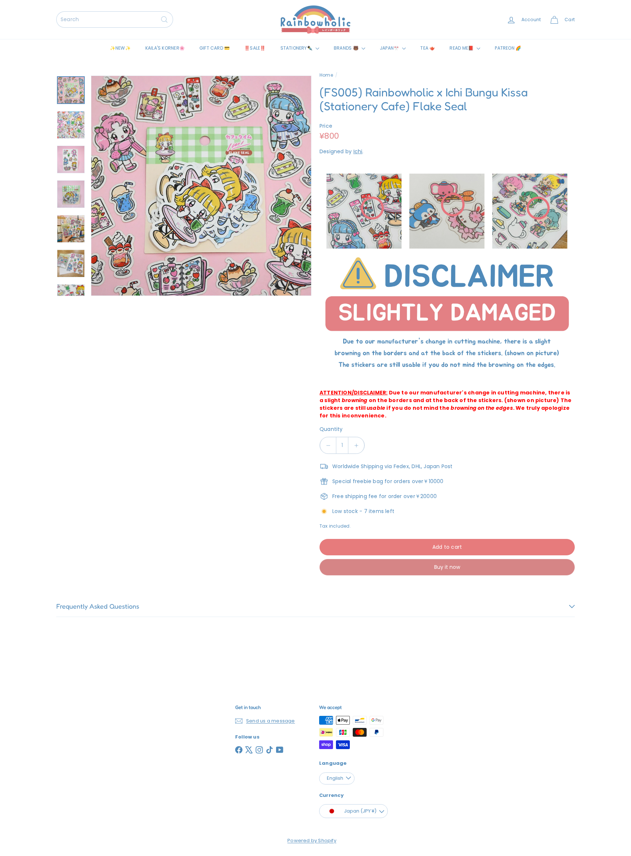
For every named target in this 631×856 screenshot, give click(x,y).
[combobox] (114, 19)
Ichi (358, 151)
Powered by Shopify (311, 840)
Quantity (331, 429)
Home (326, 75)
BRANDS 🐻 (347, 48)
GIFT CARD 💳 (214, 48)
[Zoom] (201, 186)
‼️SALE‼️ (254, 48)
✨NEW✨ (120, 48)
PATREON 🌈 (508, 48)
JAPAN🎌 (390, 48)
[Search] (164, 19)
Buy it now (447, 567)
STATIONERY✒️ (297, 48)
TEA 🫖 (427, 48)
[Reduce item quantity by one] (328, 445)
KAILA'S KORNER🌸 (165, 48)
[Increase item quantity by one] (356, 445)
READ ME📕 (462, 48)
